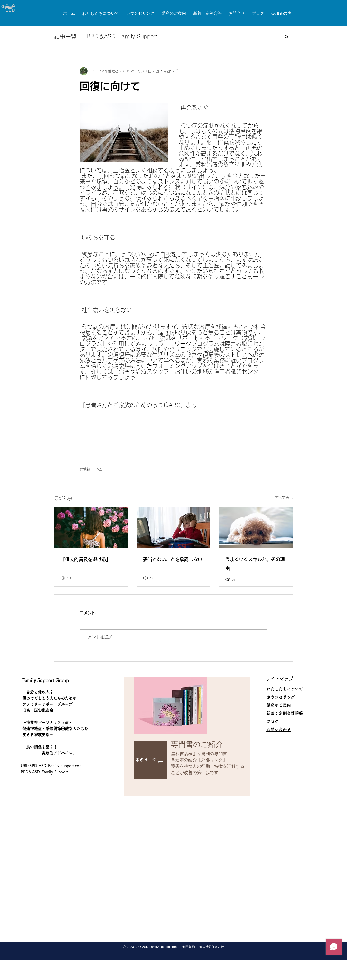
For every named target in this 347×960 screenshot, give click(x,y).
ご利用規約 (187, 947)
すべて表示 (284, 497)
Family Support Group (45, 680)
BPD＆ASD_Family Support (122, 36)
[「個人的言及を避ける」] (91, 527)
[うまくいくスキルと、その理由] (256, 527)
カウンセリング (280, 697)
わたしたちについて (284, 689)
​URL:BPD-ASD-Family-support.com (51, 765)
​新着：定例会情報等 (284, 713)
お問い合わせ (278, 729)
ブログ (272, 721)
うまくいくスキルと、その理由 (255, 564)
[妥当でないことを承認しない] (173, 527)
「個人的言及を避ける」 (85, 559)
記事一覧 (65, 36)
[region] (187, 736)
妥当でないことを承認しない (172, 559)
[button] (286, 36)
